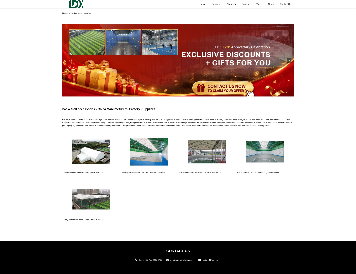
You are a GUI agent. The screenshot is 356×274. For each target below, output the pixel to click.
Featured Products (210, 260)
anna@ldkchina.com (185, 260)
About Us (231, 4)
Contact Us (285, 4)
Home (203, 4)
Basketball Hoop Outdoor (73, 123)
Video (259, 4)
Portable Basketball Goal (118, 123)
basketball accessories (81, 13)
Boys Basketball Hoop (95, 123)
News (271, 4)
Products (216, 4)
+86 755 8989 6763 (153, 260)
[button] (289, 60)
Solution (246, 4)
